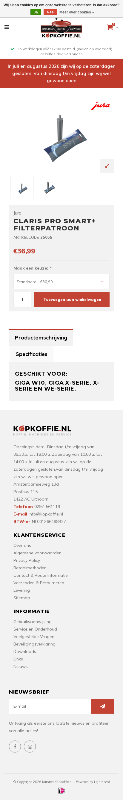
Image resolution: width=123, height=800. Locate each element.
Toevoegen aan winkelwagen (72, 299)
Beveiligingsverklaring (34, 644)
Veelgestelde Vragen (33, 636)
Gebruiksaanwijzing (32, 621)
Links (18, 659)
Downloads (24, 651)
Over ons (22, 545)
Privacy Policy (26, 560)
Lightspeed (102, 782)
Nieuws (20, 666)
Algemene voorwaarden (37, 553)
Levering (21, 590)
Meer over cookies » (76, 12)
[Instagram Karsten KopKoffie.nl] (30, 746)
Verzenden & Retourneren (38, 582)
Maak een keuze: (32, 268)
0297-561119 (47, 506)
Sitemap (21, 597)
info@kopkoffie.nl (46, 514)
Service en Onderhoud (35, 629)
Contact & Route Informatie (40, 575)
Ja (36, 12)
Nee (50, 12)
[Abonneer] (102, 706)
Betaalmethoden (30, 567)
